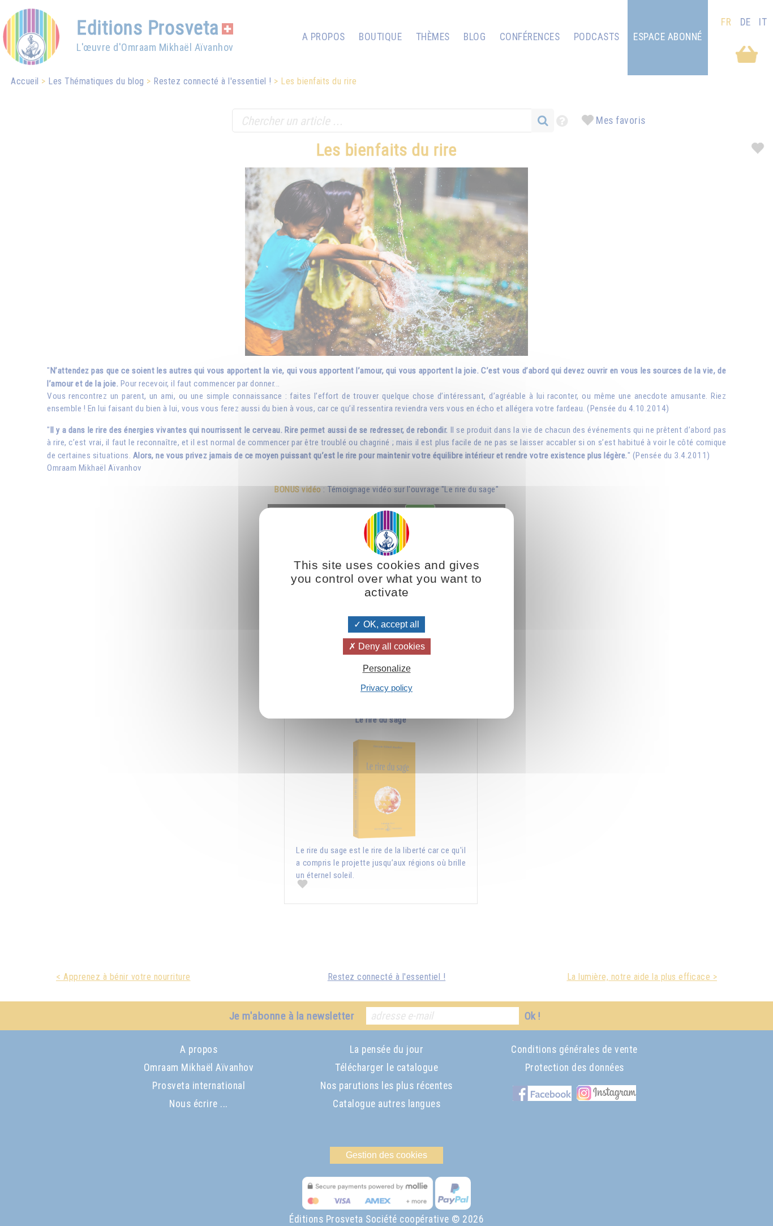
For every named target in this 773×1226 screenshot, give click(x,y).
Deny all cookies (390, 646)
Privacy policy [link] (386, 687)
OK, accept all (390, 624)
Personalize (387, 668)
